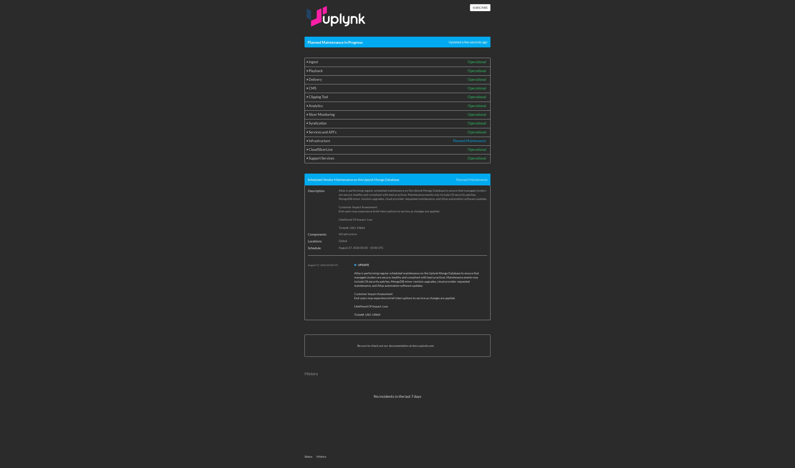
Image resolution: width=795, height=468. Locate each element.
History (321, 456)
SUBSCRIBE (480, 7)
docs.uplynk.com (423, 345)
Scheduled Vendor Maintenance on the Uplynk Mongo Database (353, 179)
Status (308, 456)
